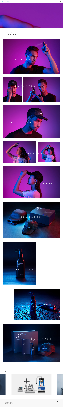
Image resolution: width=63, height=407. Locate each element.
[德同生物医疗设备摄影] (2, 386)
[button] (50, 384)
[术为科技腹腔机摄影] (61, 386)
